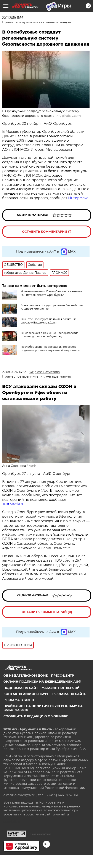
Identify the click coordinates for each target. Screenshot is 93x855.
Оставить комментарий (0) (47, 612)
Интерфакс (78, 198)
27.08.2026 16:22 (14, 372)
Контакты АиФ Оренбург (26, 694)
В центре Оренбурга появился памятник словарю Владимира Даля (48, 320)
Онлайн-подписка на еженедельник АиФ (42, 682)
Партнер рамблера (40, 834)
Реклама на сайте (69, 694)
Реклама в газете (19, 700)
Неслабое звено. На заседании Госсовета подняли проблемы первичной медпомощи (50, 348)
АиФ (32, 466)
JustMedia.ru (13, 504)
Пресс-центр (62, 675)
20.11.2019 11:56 (12, 18)
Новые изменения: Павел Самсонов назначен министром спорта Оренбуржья (51, 293)
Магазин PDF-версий (61, 688)
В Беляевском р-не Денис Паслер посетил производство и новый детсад (50, 334)
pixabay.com (71, 116)
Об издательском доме (25, 675)
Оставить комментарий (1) (46, 232)
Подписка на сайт (20, 688)
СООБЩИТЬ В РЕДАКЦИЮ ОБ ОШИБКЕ (35, 716)
